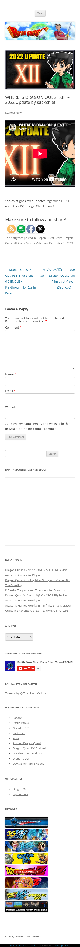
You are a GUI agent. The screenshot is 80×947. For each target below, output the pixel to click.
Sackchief (19, 733)
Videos (40, 243)
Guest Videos (26, 243)
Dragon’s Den (21, 758)
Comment (13, 327)
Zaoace (17, 718)
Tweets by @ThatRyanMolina (25, 693)
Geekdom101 (21, 728)
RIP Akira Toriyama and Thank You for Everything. (36, 590)
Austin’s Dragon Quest (27, 743)
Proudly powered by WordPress (23, 936)
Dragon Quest (22, 789)
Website (11, 407)
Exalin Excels (21, 723)
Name (10, 374)
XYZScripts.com (61, 945)
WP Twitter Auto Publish (23, 945)
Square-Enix (20, 794)
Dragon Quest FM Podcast (29, 748)
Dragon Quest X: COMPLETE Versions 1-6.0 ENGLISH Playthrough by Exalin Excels (21, 281)
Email (10, 391)
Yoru (16, 738)
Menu (40, 13)
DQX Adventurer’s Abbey (28, 763)
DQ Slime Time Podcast (27, 753)
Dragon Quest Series (49, 238)
